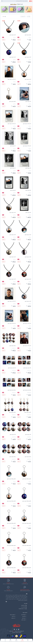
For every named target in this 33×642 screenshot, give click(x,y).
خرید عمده (13, 616)
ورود (5, 640)
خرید (18, 106)
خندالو (14, 631)
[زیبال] (24, 636)
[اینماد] (8, 636)
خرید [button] (18, 39)
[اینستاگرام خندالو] (14, 629)
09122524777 (23, 605)
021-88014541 (23, 607)
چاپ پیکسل (13, 618)
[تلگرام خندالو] (16, 629)
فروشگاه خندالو (23, 614)
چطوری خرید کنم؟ (12, 614)
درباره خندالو (23, 618)
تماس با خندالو (23, 619)
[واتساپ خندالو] (18, 629)
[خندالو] (30, 1)
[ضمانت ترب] (12, 636)
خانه (27, 640)
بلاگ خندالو (23, 616)
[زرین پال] (20, 636)
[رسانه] (16, 636)
